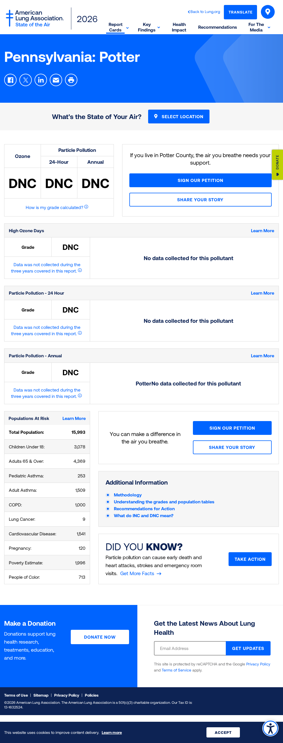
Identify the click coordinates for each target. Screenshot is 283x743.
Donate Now (100, 636)
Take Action (250, 559)
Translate (241, 12)
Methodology (128, 494)
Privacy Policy (258, 664)
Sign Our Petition (200, 180)
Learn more (112, 732)
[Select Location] (268, 12)
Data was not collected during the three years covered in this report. (46, 267)
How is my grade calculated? (54, 207)
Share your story (200, 199)
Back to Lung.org (205, 11)
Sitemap (41, 695)
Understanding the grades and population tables (164, 501)
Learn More (262, 230)
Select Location (181, 116)
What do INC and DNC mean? (144, 515)
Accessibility (270, 728)
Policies (92, 695)
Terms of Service (176, 670)
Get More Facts (137, 573)
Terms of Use (16, 695)
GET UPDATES (248, 648)
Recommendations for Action (144, 508)
